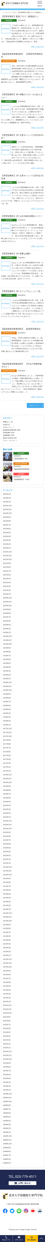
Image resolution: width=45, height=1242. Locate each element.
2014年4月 (7, 898)
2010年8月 (7, 1067)
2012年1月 (7, 1001)
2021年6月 (7, 575)
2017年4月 (7, 759)
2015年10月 (7, 828)
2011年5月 (7, 1032)
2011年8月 (7, 1021)
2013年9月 (7, 925)
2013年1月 (7, 955)
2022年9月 (7, 517)
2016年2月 (7, 813)
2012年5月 (7, 986)
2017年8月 (7, 744)
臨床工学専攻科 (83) (9, 438)
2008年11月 (7, 1140)
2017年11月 (7, 732)
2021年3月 (7, 586)
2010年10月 (7, 1059)
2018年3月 (7, 717)
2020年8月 (7, 613)
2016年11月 (7, 779)
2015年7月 (7, 840)
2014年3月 (7, 902)
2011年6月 (7, 1028)
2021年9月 (7, 563)
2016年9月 (7, 786)
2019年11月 (7, 640)
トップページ (7, 12)
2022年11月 (7, 509)
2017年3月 (7, 763)
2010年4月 (7, 1082)
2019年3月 (7, 671)
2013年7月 (7, 932)
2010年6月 (7, 1074)
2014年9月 (7, 878)
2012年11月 (7, 963)
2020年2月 (7, 629)
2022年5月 (7, 532)
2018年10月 (7, 690)
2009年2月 (7, 1128)
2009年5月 (7, 1117)
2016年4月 (7, 805)
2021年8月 (7, 567)
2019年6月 (7, 659)
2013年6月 (7, 936)
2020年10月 (7, 605)
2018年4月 (7, 713)
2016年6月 (7, 798)
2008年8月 (7, 1151)
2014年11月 (7, 871)
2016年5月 (7, 802)
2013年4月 (7, 944)
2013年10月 (7, 921)
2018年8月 (7, 698)
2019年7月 (7, 656)
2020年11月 (7, 602)
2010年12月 (7, 1051)
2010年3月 (7, 1086)
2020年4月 (7, 625)
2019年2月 (7, 675)
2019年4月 (7, 667)
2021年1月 (7, 594)
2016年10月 (7, 782)
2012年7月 (7, 978)
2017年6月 (7, 752)
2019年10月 (7, 644)
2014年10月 (7, 875)
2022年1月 (7, 548)
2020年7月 (7, 617)
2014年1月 (7, 909)
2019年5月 (7, 663)
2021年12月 (7, 552)
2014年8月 (7, 882)
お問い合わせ (24, 1183)
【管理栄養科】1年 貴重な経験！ (16, 253)
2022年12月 (7, 506)
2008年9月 (7, 1148)
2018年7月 (7, 702)
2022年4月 (7, 536)
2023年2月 (7, 498)
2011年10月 (7, 1013)
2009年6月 (7, 1113)
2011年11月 (7, 1009)
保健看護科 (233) (8, 435)
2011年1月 (7, 1048)
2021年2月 (7, 590)
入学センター (7, 427)
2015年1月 (7, 863)
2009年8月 (7, 1105)
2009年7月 (7, 1109)
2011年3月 (7, 1040)
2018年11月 (7, 686)
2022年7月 (7, 525)
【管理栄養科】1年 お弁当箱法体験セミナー (21, 216)
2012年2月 (7, 998)
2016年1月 (7, 817)
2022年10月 (7, 513)
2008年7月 (7, 1155)
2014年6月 (7, 890)
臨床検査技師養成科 (9, 61)
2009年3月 (7, 1124)
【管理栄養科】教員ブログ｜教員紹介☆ (20, 16)
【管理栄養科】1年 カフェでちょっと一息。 (21, 291)
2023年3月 (7, 494)
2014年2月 (7, 905)
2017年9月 (7, 740)
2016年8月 (7, 790)
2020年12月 (7, 598)
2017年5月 (7, 755)
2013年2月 (7, 951)
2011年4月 (7, 1036)
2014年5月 (7, 894)
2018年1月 (7, 725)
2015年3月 (7, 855)
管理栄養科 (8, 20)
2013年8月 (7, 928)
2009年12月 (7, 1094)
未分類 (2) (6, 424)
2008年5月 (7, 1163)
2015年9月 (7, 832)
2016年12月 (7, 775)
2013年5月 (7, 940)
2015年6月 (7, 844)
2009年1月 (7, 1132)
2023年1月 (7, 502)
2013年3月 (7, 948)
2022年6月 (7, 529)
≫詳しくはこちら (37, 46)
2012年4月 (7, 990)
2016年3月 (7, 809)
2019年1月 (7, 679)
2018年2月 (7, 721)
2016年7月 (7, 794)
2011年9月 (7, 1017)
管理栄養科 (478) (8, 432)
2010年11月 (7, 1055)
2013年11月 (7, 917)
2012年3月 (7, 994)
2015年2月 (7, 859)
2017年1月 (7, 771)
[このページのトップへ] (41, 1236)
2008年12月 (7, 1136)
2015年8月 (7, 836)
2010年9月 (7, 1063)
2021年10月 (7, 559)
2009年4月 (7, 1121)
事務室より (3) (8, 422)
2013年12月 (7, 913)
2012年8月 (7, 974)
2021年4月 (7, 582)
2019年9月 (7, 648)
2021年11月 (7, 556)
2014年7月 (7, 886)
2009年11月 (7, 1098)
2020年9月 (7, 609)
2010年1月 (7, 1090)
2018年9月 (7, 694)
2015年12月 (7, 821)
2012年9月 (7, 971)
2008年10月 (7, 1144)
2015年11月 (7, 825)
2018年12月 (7, 682)
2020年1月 (7, 632)
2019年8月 (7, 652)
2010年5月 (7, 1078)
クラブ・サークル (9, 441)
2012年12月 (7, 959)
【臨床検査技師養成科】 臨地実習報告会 (21, 329)
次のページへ (35, 405)
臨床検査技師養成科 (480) (11, 430)
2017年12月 (7, 728)
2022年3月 (7, 540)
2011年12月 (7, 1005)
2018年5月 (7, 709)
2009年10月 (7, 1101)
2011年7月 (7, 1025)
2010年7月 (7, 1071)
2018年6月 (7, 705)
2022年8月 (7, 521)
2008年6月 (7, 1159)
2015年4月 (7, 851)
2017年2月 (7, 767)
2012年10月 (7, 967)
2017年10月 (7, 736)
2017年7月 (7, 748)
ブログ (14, 12)
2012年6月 (7, 982)
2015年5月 (7, 848)
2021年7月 (7, 571)
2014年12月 (7, 867)
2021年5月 (7, 579)
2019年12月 (7, 636)
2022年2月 (7, 544)
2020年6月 (7, 621)
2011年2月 (7, 1044)
